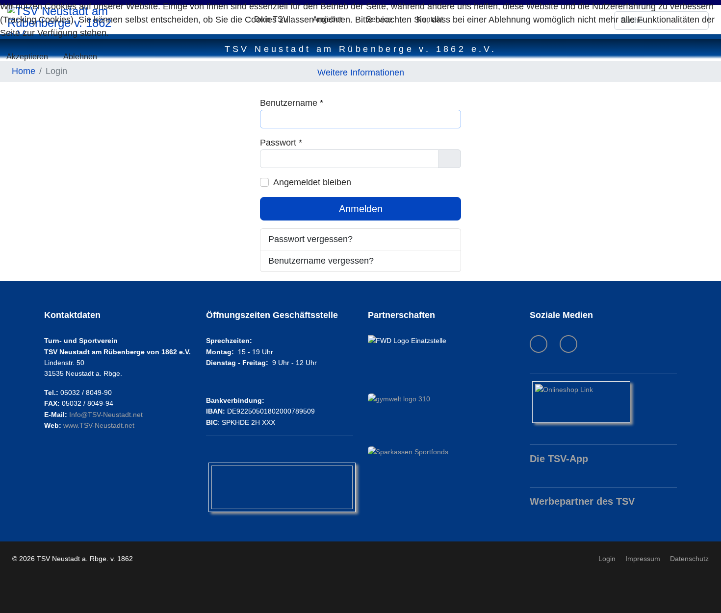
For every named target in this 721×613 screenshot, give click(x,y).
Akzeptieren (27, 56)
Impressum (642, 559)
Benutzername (291, 103)
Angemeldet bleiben (312, 182)
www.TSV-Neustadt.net (98, 425)
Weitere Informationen (360, 72)
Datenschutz (689, 559)
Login (607, 559)
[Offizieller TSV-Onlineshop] (603, 402)
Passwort (281, 142)
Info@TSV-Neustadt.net (106, 414)
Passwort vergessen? (310, 239)
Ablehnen (80, 56)
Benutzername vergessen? (321, 261)
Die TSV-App (559, 458)
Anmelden (361, 208)
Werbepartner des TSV (582, 501)
